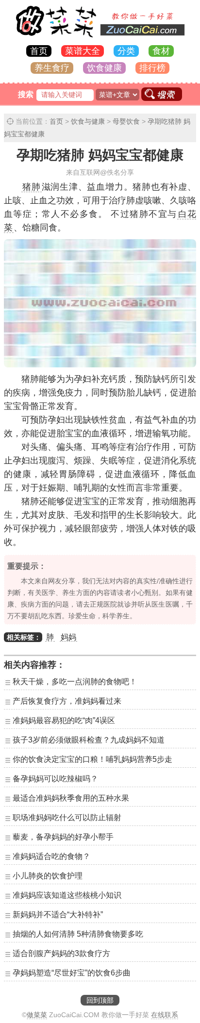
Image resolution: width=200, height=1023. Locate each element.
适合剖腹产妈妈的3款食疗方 (61, 953)
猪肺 (31, 187)
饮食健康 (104, 68)
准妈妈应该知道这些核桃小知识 (67, 895)
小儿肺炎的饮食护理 (48, 876)
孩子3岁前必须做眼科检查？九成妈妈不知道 (89, 740)
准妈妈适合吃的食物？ (51, 856)
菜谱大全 (82, 51)
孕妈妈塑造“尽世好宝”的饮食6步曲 (72, 973)
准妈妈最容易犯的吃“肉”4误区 (64, 720)
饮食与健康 (88, 121)
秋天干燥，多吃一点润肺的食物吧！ (75, 681)
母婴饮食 (126, 121)
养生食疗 (51, 68)
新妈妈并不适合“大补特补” (58, 914)
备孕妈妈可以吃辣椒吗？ (55, 779)
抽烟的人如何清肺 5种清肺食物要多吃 (78, 934)
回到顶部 (100, 1000)
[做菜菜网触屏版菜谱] (100, 38)
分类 (126, 51)
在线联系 (164, 1015)
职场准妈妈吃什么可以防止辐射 (67, 817)
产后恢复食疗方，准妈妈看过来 (67, 701)
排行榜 (152, 68)
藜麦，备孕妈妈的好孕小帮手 (63, 837)
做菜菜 (37, 1015)
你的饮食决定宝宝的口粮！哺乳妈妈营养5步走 (92, 759)
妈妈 (68, 637)
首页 (39, 51)
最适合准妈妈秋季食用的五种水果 (71, 798)
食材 (161, 51)
